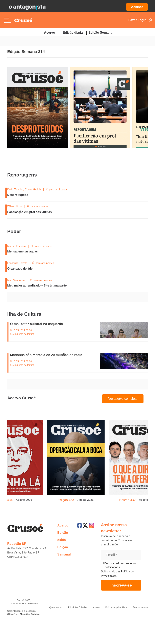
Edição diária (73, 32)
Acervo (49, 32)
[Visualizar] (47, 457)
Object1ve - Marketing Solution (23, 614)
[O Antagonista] (27, 7)
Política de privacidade (116, 607)
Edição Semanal (100, 32)
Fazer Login (137, 20)
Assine (96, 607)
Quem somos (56, 607)
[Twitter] (85, 525)
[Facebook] (79, 525)
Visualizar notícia (20, 190)
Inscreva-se (121, 585)
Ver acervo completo (122, 398)
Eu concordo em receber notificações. (120, 565)
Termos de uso (140, 607)
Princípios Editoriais (77, 607)
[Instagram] (91, 525)
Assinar (137, 7)
